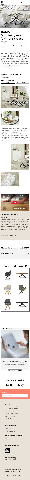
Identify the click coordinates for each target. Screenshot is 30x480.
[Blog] (11, 385)
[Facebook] (7, 385)
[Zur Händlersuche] (26, 395)
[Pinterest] (22, 385)
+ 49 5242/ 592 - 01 (10, 416)
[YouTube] (15, 385)
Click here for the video (10, 235)
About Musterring (10, 431)
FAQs (6, 438)
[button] (25, 2)
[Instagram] (19, 385)
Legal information (10, 475)
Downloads (8, 428)
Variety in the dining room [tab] (7, 81)
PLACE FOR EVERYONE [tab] (22, 82)
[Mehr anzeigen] (15, 316)
